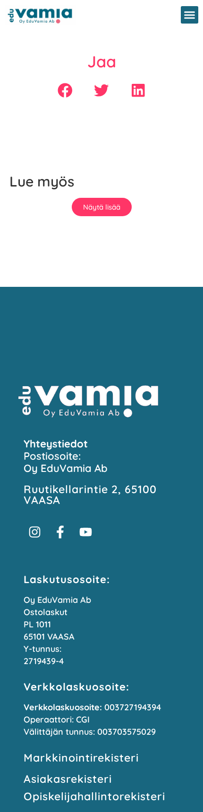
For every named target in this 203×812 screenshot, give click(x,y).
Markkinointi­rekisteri (81, 757)
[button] (190, 15)
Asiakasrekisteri (68, 779)
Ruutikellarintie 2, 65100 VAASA (90, 494)
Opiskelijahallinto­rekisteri (94, 796)
